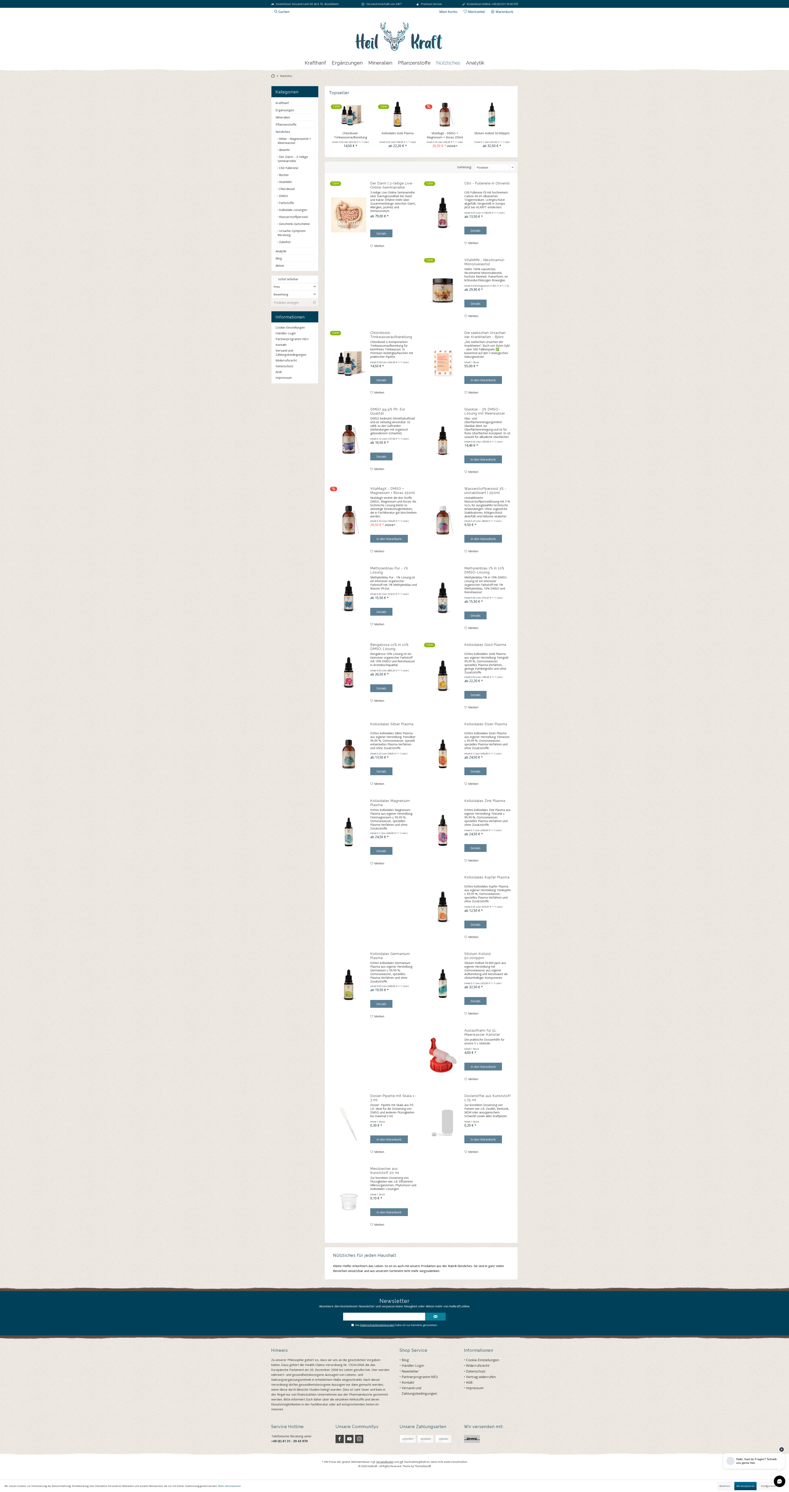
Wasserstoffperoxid (293, 217)
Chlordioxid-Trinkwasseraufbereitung (350, 135)
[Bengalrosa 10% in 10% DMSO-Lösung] (348, 673)
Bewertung (280, 294)
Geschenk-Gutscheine (294, 224)
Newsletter (410, 1371)
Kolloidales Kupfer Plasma (487, 877)
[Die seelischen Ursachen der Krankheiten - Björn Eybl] (442, 363)
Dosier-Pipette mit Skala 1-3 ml (393, 1098)
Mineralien (283, 117)
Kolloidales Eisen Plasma (485, 724)
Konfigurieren (768, 1485)
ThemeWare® (423, 1466)
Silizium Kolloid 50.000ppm (492, 133)
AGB (279, 372)
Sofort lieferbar (288, 279)
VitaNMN (285, 182)
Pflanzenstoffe (286, 124)
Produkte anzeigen (286, 303)
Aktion (280, 265)
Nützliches (283, 132)
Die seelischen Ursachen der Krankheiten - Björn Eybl (485, 335)
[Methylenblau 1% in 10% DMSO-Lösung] (442, 598)
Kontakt (281, 345)
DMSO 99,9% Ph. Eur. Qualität (388, 411)
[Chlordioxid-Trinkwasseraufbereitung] (350, 114)
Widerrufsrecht (286, 360)
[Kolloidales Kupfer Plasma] (442, 907)
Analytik (281, 251)
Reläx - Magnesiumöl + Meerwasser (294, 141)
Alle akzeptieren (745, 1485)
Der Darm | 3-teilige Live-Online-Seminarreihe (392, 185)
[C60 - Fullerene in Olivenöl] (442, 213)
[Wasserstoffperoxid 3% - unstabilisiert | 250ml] (442, 520)
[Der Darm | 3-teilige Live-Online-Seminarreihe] (348, 214)
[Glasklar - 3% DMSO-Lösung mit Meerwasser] (442, 440)
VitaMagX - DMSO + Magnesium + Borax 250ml (445, 135)
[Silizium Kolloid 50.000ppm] (492, 114)
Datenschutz (284, 366)
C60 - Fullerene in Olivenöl (487, 183)
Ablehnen (724, 1485)
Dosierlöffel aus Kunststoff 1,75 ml (487, 1098)
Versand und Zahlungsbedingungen (291, 352)
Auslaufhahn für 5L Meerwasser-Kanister (482, 1033)
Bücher (283, 175)
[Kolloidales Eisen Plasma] (442, 754)
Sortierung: (464, 167)
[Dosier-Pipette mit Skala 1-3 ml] (348, 1124)
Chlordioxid (286, 189)
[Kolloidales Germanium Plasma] (348, 985)
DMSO (283, 196)
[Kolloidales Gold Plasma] (397, 114)
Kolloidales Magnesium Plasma (390, 803)
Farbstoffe (286, 203)
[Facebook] (340, 1439)
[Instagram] (359, 1439)
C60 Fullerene (288, 168)
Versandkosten (385, 1462)
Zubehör (284, 242)
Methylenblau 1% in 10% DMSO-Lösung (484, 570)
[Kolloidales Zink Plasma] (442, 831)
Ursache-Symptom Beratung (292, 233)
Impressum (284, 377)
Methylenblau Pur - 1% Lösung (389, 570)
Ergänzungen (285, 110)
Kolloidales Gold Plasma (398, 133)
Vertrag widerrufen (481, 1377)
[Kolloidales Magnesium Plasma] (348, 832)
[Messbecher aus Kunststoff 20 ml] (348, 1197)
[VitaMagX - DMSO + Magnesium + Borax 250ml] (444, 114)
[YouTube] (349, 1439)
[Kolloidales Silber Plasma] (348, 754)
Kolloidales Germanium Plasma (390, 956)
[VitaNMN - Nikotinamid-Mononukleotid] (442, 288)
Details (381, 233)
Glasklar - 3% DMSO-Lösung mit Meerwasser (484, 411)
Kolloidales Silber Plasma (392, 724)
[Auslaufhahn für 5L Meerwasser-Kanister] (442, 1055)
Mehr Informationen (229, 1485)
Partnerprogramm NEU (292, 339)
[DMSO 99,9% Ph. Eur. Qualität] (348, 439)
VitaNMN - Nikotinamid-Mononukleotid (484, 262)
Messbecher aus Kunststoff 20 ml (384, 1171)
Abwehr (284, 150)
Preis (276, 287)
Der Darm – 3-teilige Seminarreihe (293, 159)
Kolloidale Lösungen (292, 210)
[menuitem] (503, 12)
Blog (279, 258)
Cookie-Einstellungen (290, 327)
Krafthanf (282, 103)
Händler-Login (286, 333)
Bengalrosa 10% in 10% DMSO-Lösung (389, 647)
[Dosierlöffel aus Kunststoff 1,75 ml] (442, 1124)
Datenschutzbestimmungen (377, 1325)
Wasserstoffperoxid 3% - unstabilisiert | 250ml (485, 491)
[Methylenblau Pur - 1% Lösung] (348, 596)
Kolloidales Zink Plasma (484, 801)
